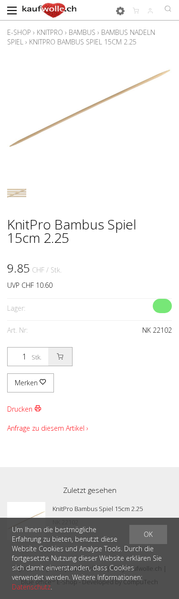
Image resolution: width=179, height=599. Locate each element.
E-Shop (19, 32)
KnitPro (50, 32)
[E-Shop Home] (49, 9)
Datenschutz (31, 586)
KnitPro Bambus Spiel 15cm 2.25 (83, 41)
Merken (27, 382)
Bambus (82, 32)
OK (148, 534)
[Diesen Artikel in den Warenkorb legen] (60, 357)
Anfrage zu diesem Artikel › (47, 428)
